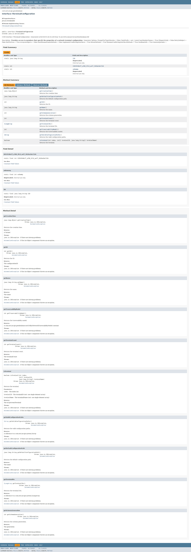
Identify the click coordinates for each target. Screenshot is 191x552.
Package (11, 2)
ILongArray (8, 124)
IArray (6, 135)
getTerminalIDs (45, 124)
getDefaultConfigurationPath (50, 96)
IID (74, 58)
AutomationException (37, 224)
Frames (24, 5)
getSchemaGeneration (47, 113)
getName (42, 107)
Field (15, 8)
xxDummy (75, 69)
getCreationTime (46, 91)
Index (36, 2)
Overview (4, 2)
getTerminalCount (46, 118)
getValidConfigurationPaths (50, 135)
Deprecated (29, 2)
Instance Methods (24, 85)
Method (26, 8)
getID (42, 102)
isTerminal (44, 140)
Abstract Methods (40, 85)
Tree (22, 2)
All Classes (43, 5)
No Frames (31, 5)
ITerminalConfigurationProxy (12, 26)
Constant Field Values (11, 164)
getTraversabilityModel (48, 129)
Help (40, 2)
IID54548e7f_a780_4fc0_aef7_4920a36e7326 (88, 66)
